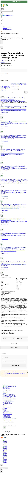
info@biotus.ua (6, 387)
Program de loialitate (7, 412)
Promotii (5, 408)
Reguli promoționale (7, 400)
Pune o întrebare (14, 347)
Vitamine (5, 28)
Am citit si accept (4, 468)
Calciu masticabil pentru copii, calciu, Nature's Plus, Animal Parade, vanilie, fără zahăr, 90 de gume (13, 250)
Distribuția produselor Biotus (9, 395)
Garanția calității (6, 416)
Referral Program (6, 415)
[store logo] (4, 5)
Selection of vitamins (7, 403)
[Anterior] (2, 41)
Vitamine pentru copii (7, 29)
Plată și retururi (6, 411)
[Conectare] (1, 17)
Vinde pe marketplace (7, 397)
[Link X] (9, 432)
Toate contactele (6, 388)
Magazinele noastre (7, 419)
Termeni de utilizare (7, 402)
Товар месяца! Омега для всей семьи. (13, 98)
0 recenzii (2, 62)
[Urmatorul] (2, 43)
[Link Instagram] (6, 432)
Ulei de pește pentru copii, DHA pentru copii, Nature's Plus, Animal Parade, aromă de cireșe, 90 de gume (13, 207)
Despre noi (5, 391)
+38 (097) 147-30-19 (8, 15)
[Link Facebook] (4, 432)
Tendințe (5, 404)
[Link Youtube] (8, 432)
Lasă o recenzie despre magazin (9, 418)
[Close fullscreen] (2, 47)
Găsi (2, 14)
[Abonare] (4, 427)
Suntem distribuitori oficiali (8, 394)
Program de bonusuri (7, 414)
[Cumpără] (25, 92)
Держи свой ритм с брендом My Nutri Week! (10, 100)
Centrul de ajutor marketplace (9, 398)
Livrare (4, 410)
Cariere (4, 393)
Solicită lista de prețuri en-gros (9, 396)
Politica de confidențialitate (8, 401)
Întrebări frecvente (7, 417)
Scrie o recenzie (15, 86)
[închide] (2, 465)
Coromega (4, 60)
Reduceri (5, 409)
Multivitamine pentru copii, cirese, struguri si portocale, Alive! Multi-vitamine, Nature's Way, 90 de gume (13, 138)
